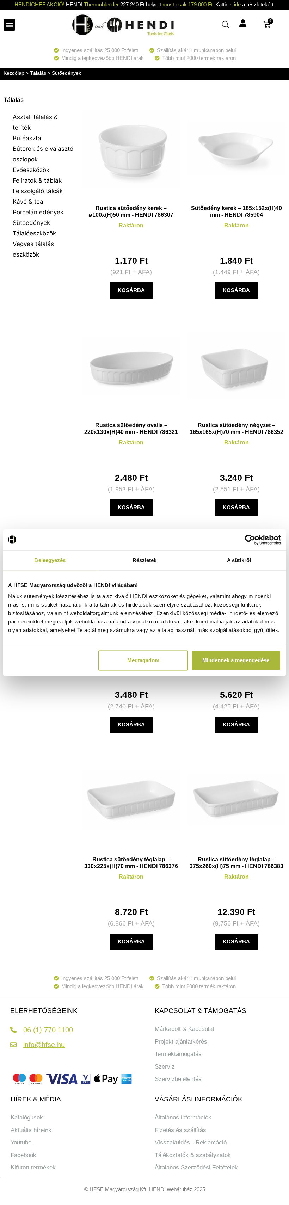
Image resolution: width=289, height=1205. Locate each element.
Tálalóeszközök (34, 233)
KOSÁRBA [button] (131, 290)
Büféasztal (28, 138)
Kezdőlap (14, 73)
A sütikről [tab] (239, 560)
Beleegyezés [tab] (50, 560)
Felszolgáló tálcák (38, 191)
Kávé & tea (28, 201)
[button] (9, 25)
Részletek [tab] (145, 560)
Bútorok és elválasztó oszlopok (43, 154)
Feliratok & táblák (37, 180)
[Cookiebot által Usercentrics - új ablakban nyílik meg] (250, 539)
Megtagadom (143, 660)
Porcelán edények (38, 212)
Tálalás (38, 73)
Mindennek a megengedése (235, 660)
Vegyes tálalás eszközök (33, 249)
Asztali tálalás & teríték (35, 122)
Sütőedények (31, 222)
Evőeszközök (31, 169)
